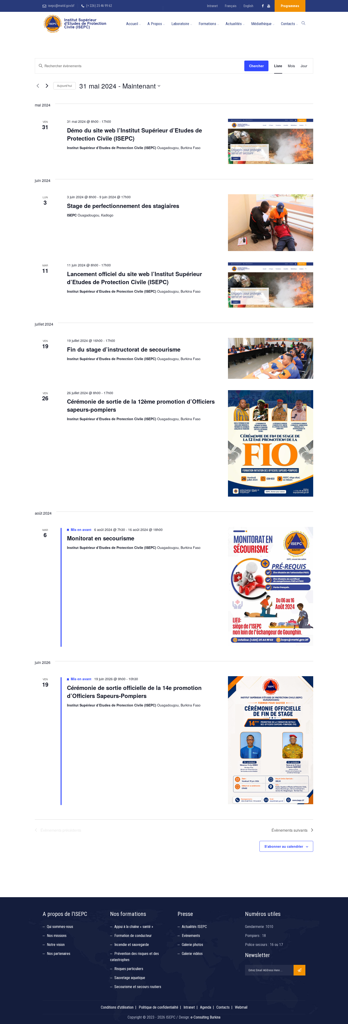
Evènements (191, 935)
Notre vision (56, 944)
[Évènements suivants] (47, 86)
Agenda (205, 1007)
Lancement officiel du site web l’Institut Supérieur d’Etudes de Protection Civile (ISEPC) (134, 278)
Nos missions (57, 935)
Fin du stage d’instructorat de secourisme (123, 349)
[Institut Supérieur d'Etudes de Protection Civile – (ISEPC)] (75, 23)
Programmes (290, 6)
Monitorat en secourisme (100, 538)
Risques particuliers (128, 969)
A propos (154, 23)
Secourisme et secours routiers (137, 986)
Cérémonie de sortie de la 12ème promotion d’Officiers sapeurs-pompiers (141, 405)
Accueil (132, 23)
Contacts (288, 23)
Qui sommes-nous (60, 926)
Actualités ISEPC (194, 926)
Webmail (241, 1007)
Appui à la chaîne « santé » (133, 926)
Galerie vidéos (192, 953)
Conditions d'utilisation (117, 1007)
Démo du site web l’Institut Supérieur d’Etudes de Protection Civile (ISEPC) (134, 134)
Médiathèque (261, 23)
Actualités (234, 23)
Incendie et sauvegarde (131, 944)
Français (230, 6)
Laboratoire (180, 23)
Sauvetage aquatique (129, 977)
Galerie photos (192, 944)
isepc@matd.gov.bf (61, 6)
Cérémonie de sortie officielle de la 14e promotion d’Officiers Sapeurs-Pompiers (134, 692)
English (248, 6)
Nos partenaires (58, 953)
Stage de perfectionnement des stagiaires (123, 206)
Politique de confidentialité (158, 1007)
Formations (207, 23)
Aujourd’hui (64, 86)
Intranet (212, 6)
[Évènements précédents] (37, 86)
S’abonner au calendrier (283, 846)
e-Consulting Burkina (205, 1017)
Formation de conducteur (133, 935)
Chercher (256, 65)
